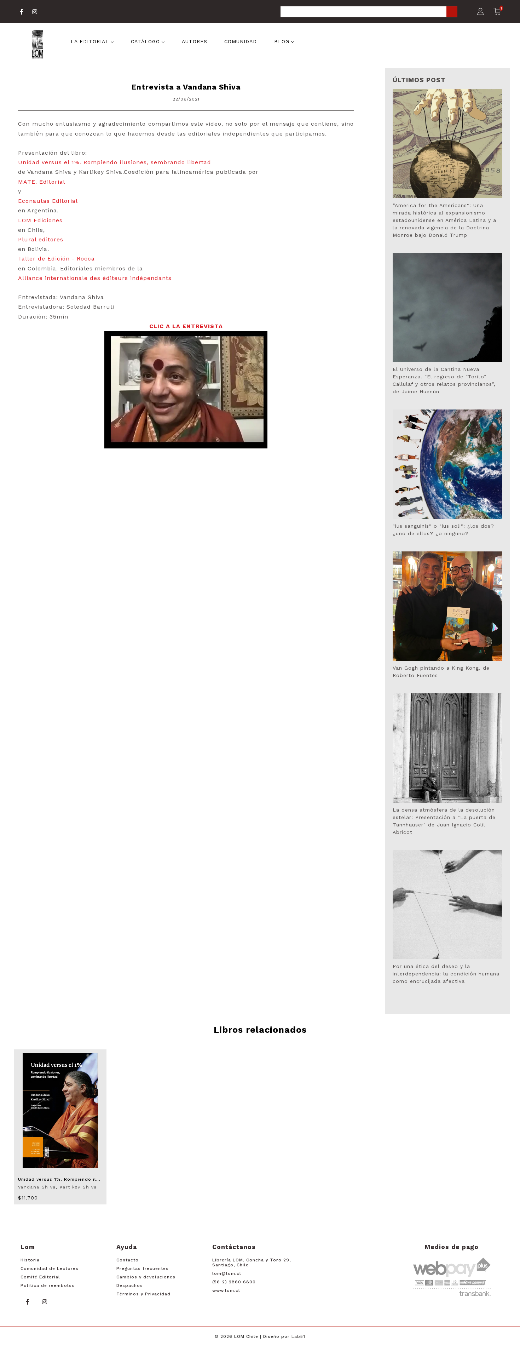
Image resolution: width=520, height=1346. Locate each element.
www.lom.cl (226, 1290)
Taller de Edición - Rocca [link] (56, 258)
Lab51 (298, 1336)
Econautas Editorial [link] (48, 200)
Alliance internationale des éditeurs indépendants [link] (95, 278)
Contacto (127, 1260)
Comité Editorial (40, 1277)
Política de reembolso (48, 1285)
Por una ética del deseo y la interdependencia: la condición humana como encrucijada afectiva (446, 973)
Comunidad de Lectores (50, 1268)
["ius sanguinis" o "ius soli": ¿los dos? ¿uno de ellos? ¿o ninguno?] (447, 464)
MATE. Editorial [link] (41, 181)
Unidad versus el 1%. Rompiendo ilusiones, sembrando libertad (114, 162)
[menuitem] (92, 41)
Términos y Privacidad (143, 1293)
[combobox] (369, 12)
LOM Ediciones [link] (40, 220)
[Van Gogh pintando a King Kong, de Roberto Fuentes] (447, 606)
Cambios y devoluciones (145, 1277)
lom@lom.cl (226, 1273)
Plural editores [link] (40, 239)
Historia (30, 1260)
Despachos (129, 1285)
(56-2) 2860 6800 (234, 1281)
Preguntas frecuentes (142, 1268)
